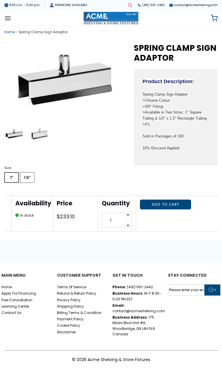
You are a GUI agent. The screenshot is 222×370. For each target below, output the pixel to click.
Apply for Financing (18, 293)
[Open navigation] (8, 18)
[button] (14, 133)
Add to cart (165, 204)
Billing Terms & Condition (79, 312)
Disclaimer (66, 332)
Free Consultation (16, 300)
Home (9, 31)
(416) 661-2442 (153, 5)
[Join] (212, 290)
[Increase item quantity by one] (128, 215)
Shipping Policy (70, 306)
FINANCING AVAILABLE (71, 5)
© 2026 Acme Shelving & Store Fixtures (111, 359)
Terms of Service (71, 287)
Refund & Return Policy (76, 293)
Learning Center (15, 306)
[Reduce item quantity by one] (128, 225)
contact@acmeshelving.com (196, 5)
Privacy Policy (69, 300)
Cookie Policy (68, 325)
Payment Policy (70, 319)
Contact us (11, 312)
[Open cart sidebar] (214, 18)
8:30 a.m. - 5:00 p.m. (24, 5)
